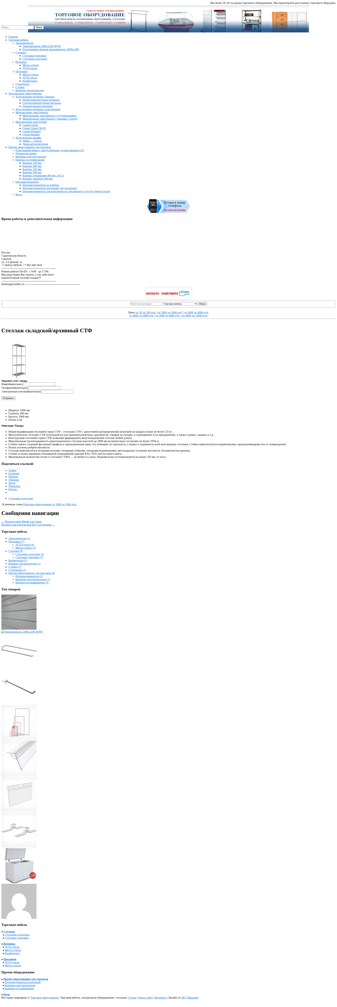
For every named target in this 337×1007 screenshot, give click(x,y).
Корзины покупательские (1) (32, 579)
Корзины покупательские (30, 156)
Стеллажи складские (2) (29, 554)
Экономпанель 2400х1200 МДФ (41, 46)
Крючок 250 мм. (32, 169)
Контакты (160, 997)
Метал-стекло (30, 65)
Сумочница (22, 84)
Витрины (21, 61)
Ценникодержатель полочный (23, 982)
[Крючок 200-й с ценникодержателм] (19, 667)
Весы (18, 194)
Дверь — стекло (32, 140)
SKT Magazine (189, 997)
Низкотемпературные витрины (41, 99)
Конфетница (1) (17, 560)
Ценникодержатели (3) (29, 576)
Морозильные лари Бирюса (31, 112)
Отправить (8, 398)
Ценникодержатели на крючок (40, 185)
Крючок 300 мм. (32, 172)
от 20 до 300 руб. (146, 312)
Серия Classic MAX (34, 128)
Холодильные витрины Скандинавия (37, 109)
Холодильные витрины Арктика (34, 96)
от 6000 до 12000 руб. (195, 315)
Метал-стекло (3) (25, 547)
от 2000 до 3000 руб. (170, 312)
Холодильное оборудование (25, 93)
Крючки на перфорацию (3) (31, 582)
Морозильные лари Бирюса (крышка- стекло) (49, 118)
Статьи (132, 997)
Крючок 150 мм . (32, 162)
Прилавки (21, 71)
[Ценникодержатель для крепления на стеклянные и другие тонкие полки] (19, 774)
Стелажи (20, 52)
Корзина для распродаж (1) (24, 563)
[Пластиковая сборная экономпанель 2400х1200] (19, 628)
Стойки (20, 87)
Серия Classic (30, 125)
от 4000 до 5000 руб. (141, 315)
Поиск (202, 304)
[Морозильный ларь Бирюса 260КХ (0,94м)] (19, 882)
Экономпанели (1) (19, 538)
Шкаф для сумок (21, 521)
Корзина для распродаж (29, 90)
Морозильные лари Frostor (31, 121)
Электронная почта (21, 391)
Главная (13, 36)
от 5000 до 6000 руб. (168, 315)
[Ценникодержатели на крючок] (19, 810)
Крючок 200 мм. (32, 166)
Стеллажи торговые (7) (29, 557)
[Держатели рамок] (19, 846)
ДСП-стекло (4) (24, 544)
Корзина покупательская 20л (28, 524)
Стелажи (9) (15, 551)
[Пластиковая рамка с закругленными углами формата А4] (19, 739)
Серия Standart (31, 134)
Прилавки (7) (16, 541)
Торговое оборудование (44, 997)
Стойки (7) (14, 566)
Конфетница (29, 80)
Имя (12, 384)
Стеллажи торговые (34, 55)
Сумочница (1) (17, 569)
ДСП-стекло (29, 68)
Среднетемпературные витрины (41, 102)
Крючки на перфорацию (30, 159)
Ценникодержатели (27, 181)
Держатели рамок (26, 153)
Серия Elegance (31, 131)
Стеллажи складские (34, 58)
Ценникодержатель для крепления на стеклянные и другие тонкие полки (66, 191)
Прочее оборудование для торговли (29, 147)
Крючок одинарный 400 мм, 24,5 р (43, 175)
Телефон (14, 387)
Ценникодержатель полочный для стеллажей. (49, 188)
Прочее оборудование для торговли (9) (31, 573)
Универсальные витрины (37, 106)
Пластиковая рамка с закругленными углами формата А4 (49, 150)
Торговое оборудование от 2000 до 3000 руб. (50, 504)
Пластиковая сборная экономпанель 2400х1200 (50, 49)
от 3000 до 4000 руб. (196, 312)
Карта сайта (145, 997)
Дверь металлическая (35, 144)
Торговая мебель (18, 39)
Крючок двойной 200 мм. (37, 178)
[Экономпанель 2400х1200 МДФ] (21, 631)
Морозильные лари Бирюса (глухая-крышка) (49, 115)
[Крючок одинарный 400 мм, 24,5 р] (19, 703)
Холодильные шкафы (28, 137)
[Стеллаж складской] (19, 917)
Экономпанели (24, 43)
